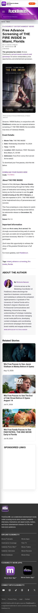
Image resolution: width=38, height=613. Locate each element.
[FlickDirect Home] (19, 11)
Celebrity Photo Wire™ (8, 547)
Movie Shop (25, 555)
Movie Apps (25, 539)
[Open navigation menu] (3, 11)
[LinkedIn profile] (15, 46)
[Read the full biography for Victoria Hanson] (8, 283)
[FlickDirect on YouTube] (3, 590)
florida (10, 264)
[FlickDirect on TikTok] (16, 590)
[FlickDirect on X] (34, 590)
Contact (27, 599)
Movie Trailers (26, 547)
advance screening (19, 261)
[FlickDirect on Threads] (22, 590)
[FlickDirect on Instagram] (10, 590)
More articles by (15, 329)
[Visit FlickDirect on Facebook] (28, 590)
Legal (20, 599)
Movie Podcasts (7, 539)
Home (3, 22)
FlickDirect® (30, 603)
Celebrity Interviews (8, 551)
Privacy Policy (12, 599)
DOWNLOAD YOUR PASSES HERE (14, 172)
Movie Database (7, 555)
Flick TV (24, 543)
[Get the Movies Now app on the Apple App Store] (19, 3)
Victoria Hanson (9, 46)
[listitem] (19, 358)
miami (9, 261)
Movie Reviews (26, 551)
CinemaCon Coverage (8, 543)
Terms (3, 599)
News (8, 22)
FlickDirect (24, 253)
